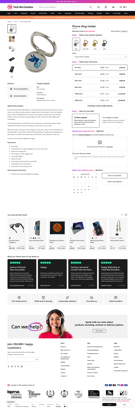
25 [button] (88, 189)
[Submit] (37, 359)
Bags (9, 13)
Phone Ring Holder (25, 21)
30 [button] (81, 192)
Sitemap (89, 364)
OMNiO (63, 362)
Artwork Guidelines (85, 135)
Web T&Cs (117, 347)
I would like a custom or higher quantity (99, 106)
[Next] (126, 214)
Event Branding (79, 13)
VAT (121, 7)
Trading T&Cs (118, 350)
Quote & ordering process (95, 347)
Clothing (90, 13)
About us (63, 347)
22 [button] (77, 189)
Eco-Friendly (116, 13)
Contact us (124, 31)
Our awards (64, 353)
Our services (91, 376)
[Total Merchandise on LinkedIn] (22, 366)
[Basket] (113, 7)
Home (9, 21)
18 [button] (88, 186)
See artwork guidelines (21, 89)
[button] (65, 7)
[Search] (90, 7)
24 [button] (85, 189)
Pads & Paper (43, 13)
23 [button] (81, 189)
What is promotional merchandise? (93, 368)
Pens (15, 13)
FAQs (88, 357)
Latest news (90, 360)
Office (52, 13)
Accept (109, 404)
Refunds (116, 357)
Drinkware (24, 13)
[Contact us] (98, 7)
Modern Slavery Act (120, 364)
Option (74, 53)
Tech (59, 13)
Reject (124, 404)
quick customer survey (62, 17)
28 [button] (74, 192)
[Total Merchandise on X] (15, 366)
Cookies (116, 367)
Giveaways (68, 13)
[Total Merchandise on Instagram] (12, 366)
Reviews (63, 369)
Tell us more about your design (81, 153)
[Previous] (122, 214)
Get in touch (99, 331)
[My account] (106, 7)
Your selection (11, 402)
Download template (20, 96)
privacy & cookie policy (123, 400)
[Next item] (12, 77)
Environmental (118, 360)
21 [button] (74, 189)
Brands (33, 13)
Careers (63, 372)
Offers (107, 13)
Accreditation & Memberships (65, 358)
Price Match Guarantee (121, 371)
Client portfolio (65, 366)
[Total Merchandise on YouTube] (18, 366)
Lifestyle (99, 13)
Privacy (116, 353)
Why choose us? (65, 350)
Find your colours (92, 372)
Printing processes (92, 353)
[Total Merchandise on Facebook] (8, 366)
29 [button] (77, 192)
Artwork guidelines (93, 350)
